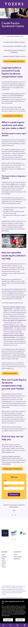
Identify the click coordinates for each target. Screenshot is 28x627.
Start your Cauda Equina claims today (14, 61)
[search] (3, 625)
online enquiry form (11, 462)
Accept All (8, 620)
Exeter (15, 554)
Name (5, 480)
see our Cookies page (20, 612)
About (3, 564)
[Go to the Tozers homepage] (14, 4)
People (3, 558)
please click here (6, 615)
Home (3, 36)
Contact (4, 566)
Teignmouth (17, 558)
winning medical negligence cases (15, 296)
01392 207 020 (6, 464)
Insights (4, 562)
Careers (4, 560)
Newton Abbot (18, 556)
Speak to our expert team (10, 373)
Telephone (6, 486)
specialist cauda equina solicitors (12, 93)
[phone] (10, 625)
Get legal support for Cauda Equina (12, 116)
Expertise (4, 556)
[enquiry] (17, 625)
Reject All (20, 620)
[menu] (24, 625)
